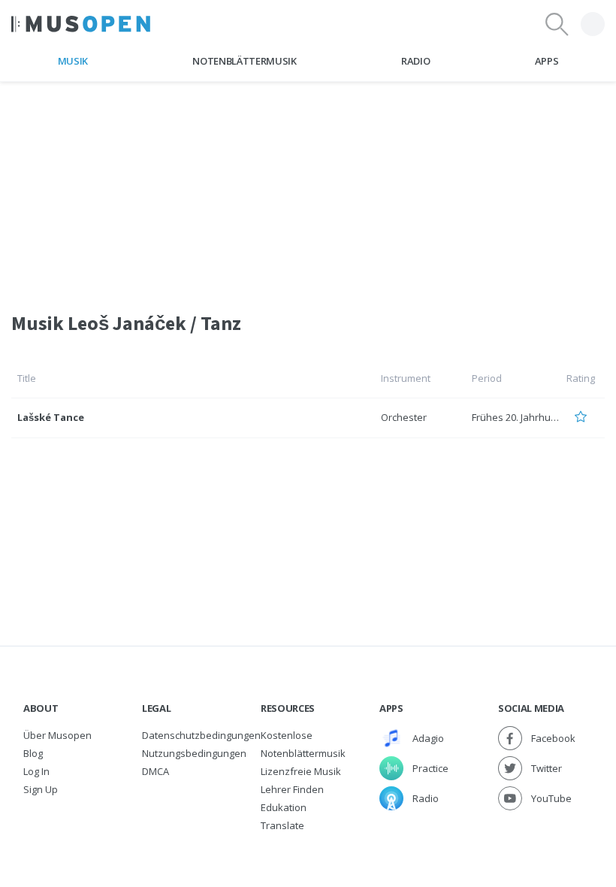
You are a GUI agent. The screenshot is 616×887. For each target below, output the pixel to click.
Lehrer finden (292, 789)
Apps (547, 61)
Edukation (283, 807)
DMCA (155, 771)
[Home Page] (80, 24)
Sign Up (40, 789)
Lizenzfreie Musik (301, 771)
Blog (33, 753)
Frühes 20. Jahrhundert (523, 417)
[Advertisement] (308, 187)
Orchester (404, 417)
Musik (73, 61)
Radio (415, 61)
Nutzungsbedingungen (194, 753)
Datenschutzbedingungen (201, 735)
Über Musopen (57, 735)
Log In (36, 771)
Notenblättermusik (244, 61)
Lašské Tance (50, 417)
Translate (282, 825)
